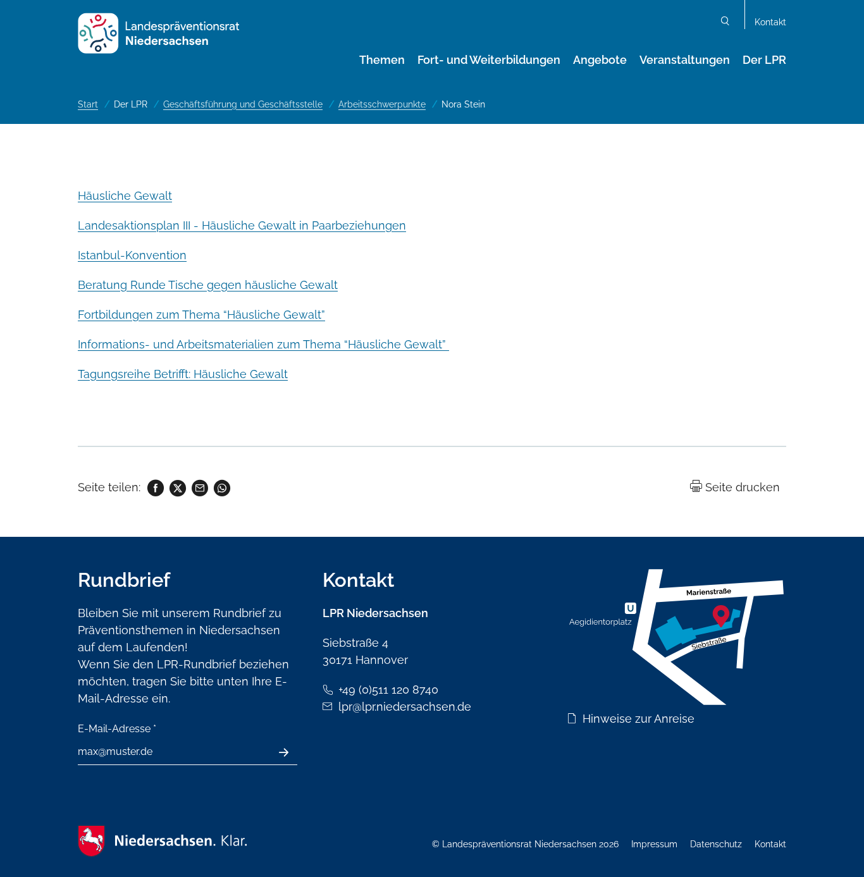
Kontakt (770, 22)
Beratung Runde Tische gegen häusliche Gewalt (208, 284)
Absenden (290, 752)
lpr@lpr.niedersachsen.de (404, 706)
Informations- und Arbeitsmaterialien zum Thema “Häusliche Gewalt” (263, 344)
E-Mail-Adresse (117, 729)
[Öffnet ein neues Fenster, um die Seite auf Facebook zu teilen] (155, 487)
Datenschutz (716, 844)
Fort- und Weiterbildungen (488, 59)
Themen (382, 59)
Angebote (600, 59)
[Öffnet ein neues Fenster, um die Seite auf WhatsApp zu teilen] (221, 487)
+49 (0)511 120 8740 (388, 689)
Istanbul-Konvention (132, 255)
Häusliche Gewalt (125, 195)
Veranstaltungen (684, 59)
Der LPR (764, 59)
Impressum (654, 844)
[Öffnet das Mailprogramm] (199, 487)
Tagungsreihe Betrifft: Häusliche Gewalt (183, 374)
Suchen (725, 22)
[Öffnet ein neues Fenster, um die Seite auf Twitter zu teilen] (177, 487)
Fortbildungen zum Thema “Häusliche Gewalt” (201, 314)
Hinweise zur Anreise (638, 718)
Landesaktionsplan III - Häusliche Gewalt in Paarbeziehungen (242, 225)
